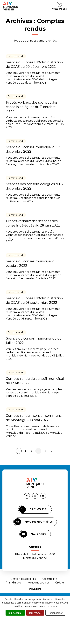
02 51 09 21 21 (39, 509)
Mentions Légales (38, 582)
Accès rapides (59, 9)
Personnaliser (55, 612)
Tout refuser (35, 612)
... (38, 450)
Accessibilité (49, 578)
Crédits (59, 582)
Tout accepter (15, 612)
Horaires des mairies (39, 521)
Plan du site (13, 582)
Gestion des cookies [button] (23, 578)
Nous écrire (39, 534)
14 (44, 450)
